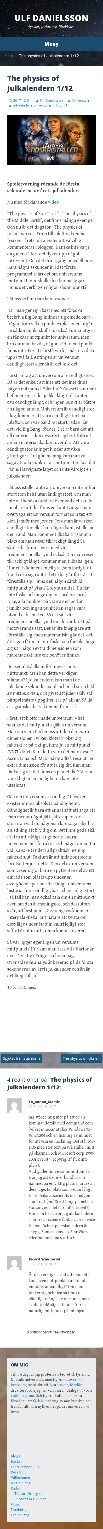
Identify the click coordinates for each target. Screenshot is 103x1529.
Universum (80, 100)
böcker (62, 1385)
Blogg (16, 1456)
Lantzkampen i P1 (25, 1467)
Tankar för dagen (28, 1494)
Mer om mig (21, 1483)
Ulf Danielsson (51, 17)
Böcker (16, 1461)
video (53, 202)
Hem (9, 55)
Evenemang (20, 1515)
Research (18, 1472)
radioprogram (22, 1396)
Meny (51, 43)
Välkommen (20, 1478)
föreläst (76, 1385)
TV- (82, 1390)
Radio (15, 1488)
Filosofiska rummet (30, 1499)
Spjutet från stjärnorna (21, 1058)
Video (15, 1504)
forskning (19, 1385)
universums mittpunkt (50, 105)
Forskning (19, 1510)
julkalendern (22, 105)
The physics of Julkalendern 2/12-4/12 (82, 1058)
